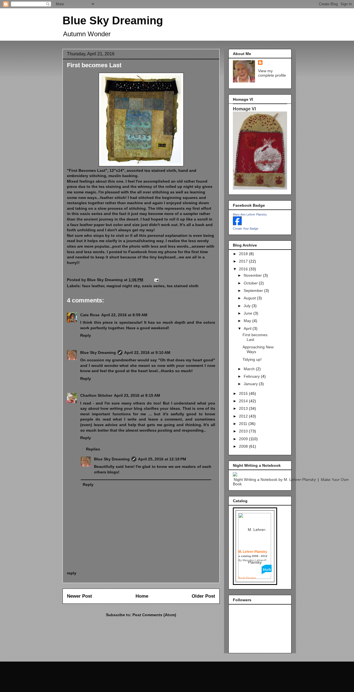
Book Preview (247, 577)
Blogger (208, 681)
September (254, 290)
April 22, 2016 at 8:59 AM (124, 315)
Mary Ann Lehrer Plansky (250, 214)
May (248, 320)
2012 (244, 416)
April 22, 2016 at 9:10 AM (147, 352)
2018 (244, 254)
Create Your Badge (245, 228)
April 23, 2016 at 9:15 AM (137, 395)
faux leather (93, 286)
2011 (243, 423)
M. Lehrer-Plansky (252, 552)
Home (142, 596)
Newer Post (79, 596)
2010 (244, 431)
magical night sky (123, 286)
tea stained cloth (183, 286)
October (251, 283)
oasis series (153, 286)
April (248, 328)
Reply (85, 335)
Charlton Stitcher (96, 395)
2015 (244, 393)
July (248, 306)
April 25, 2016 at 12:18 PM (162, 459)
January (251, 384)
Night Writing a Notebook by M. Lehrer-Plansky (275, 479)
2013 (244, 408)
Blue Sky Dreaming (113, 20)
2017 (244, 261)
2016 (244, 269)
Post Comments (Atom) (154, 615)
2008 (244, 446)
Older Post (203, 596)
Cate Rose (90, 315)
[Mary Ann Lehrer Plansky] (237, 224)
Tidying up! (252, 359)
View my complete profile (272, 73)
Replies (93, 449)
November (253, 275)
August (250, 298)
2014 (244, 401)
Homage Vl (244, 108)
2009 (244, 439)
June (248, 313)
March (250, 369)
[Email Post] (156, 280)
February (252, 376)
